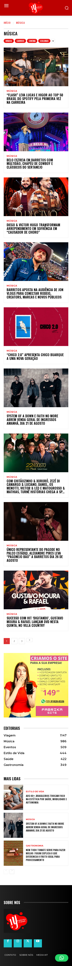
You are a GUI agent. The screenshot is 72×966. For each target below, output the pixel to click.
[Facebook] (8, 943)
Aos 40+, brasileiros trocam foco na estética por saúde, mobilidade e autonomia (46, 799)
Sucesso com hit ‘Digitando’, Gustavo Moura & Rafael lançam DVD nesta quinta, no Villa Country (35, 622)
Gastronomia (34, 846)
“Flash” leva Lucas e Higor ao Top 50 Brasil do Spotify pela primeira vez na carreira (35, 98)
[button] (61, 958)
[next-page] (29, 640)
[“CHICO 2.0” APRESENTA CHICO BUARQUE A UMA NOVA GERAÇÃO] (36, 326)
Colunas (44, 40)
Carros (20, 40)
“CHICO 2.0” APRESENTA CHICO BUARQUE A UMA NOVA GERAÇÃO (35, 356)
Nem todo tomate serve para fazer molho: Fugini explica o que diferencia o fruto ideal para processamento (45, 855)
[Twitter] (28, 943)
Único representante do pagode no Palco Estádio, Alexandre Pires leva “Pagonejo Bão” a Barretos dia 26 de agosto (35, 555)
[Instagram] (18, 943)
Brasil (9, 40)
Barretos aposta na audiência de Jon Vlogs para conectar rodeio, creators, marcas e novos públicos (35, 293)
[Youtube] (38, 943)
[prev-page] (6, 871)
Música (12, 91)
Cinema (32, 40)
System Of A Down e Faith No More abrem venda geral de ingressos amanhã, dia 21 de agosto (32, 419)
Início (7, 23)
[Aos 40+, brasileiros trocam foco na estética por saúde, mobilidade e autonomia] (13, 797)
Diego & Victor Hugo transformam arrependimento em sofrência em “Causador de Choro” (33, 228)
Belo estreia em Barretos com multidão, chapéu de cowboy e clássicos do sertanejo (30, 164)
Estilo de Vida (35, 792)
